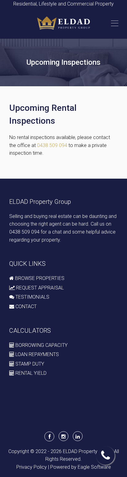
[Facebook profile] (49, 436)
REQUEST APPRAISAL (39, 288)
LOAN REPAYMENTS (36, 354)
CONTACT (25, 306)
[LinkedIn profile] (78, 436)
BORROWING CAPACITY (41, 345)
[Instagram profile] (63, 436)
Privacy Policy (31, 467)
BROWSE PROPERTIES (39, 278)
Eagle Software (94, 467)
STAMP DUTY (29, 364)
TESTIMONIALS (31, 297)
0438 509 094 (52, 145)
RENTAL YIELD (30, 373)
